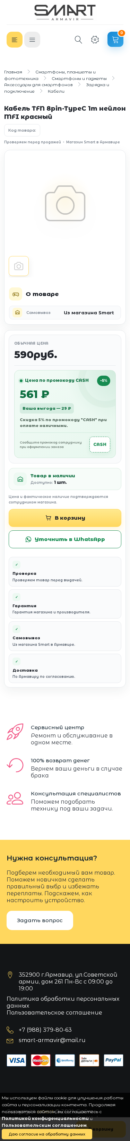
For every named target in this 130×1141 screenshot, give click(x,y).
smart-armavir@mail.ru (52, 1040)
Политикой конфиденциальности (45, 1118)
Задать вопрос (40, 920)
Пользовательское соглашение (54, 1012)
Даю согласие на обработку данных (47, 1134)
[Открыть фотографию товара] (65, 203)
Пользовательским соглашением (44, 1125)
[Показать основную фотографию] (19, 266)
